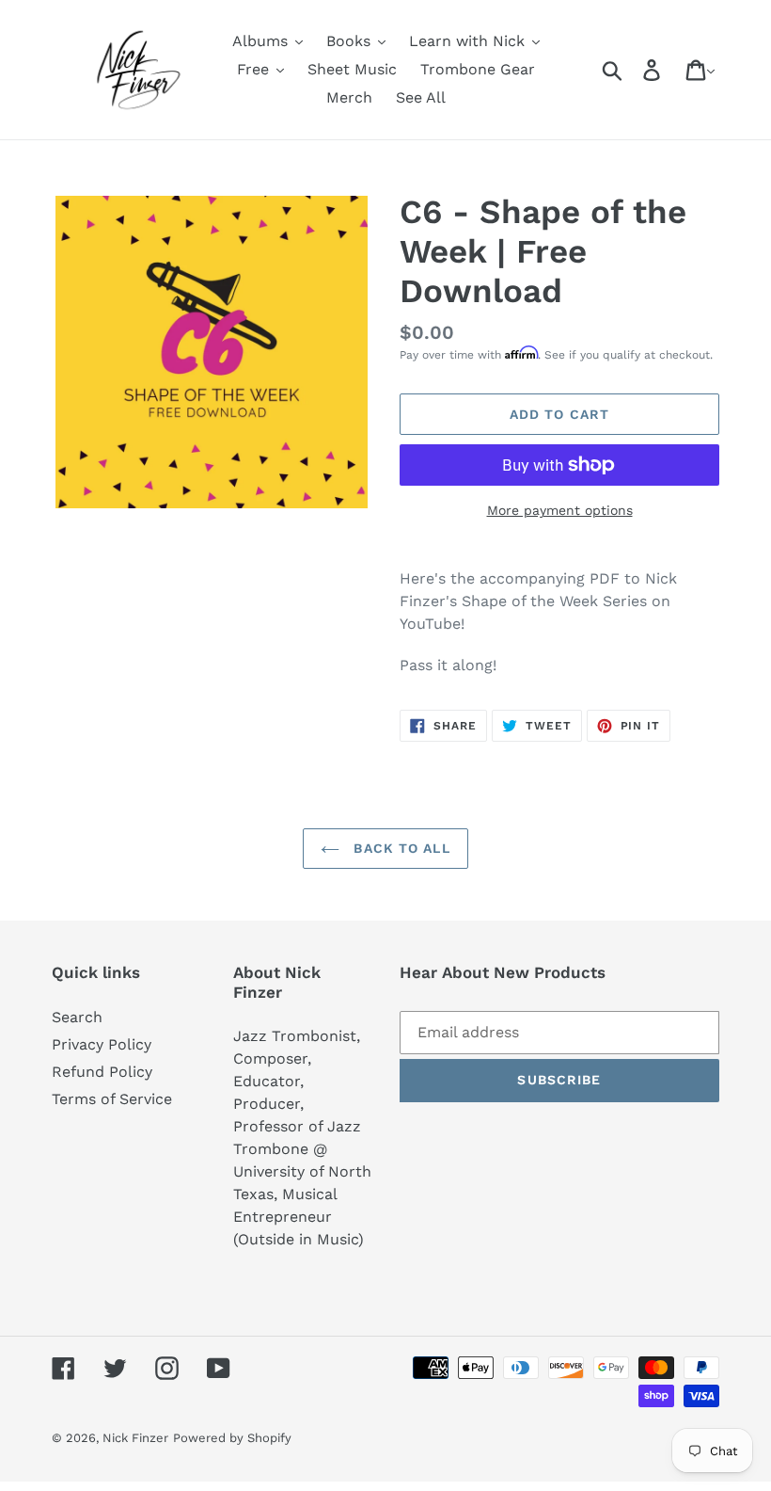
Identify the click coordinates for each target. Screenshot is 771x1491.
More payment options (560, 510)
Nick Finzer (135, 1438)
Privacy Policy (101, 1044)
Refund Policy (102, 1072)
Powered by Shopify (232, 1438)
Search (77, 1017)
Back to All (399, 848)
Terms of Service (112, 1099)
